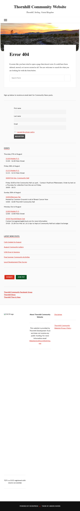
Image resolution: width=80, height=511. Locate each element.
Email (16, 124)
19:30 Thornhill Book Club (15, 219)
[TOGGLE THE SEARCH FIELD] (74, 20)
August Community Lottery (14, 247)
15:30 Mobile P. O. (12, 158)
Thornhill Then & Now (12, 297)
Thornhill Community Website (40, 7)
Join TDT (21, 277)
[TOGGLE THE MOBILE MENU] (5, 20)
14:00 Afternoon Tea (13, 197)
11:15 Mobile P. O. (12, 170)
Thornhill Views (10, 295)
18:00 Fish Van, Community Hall (17, 178)
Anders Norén (54, 506)
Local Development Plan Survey (15, 262)
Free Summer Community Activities (17, 257)
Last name (17, 116)
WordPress (33, 506)
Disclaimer (58, 314)
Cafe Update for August (12, 242)
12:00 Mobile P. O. (12, 211)
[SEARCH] (67, 78)
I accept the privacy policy (26, 132)
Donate (9, 277)
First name (17, 108)
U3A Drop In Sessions (12, 252)
